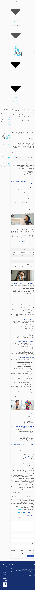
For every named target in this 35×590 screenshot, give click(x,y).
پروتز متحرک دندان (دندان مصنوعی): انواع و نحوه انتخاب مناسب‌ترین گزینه (2, 119)
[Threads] (6, 580)
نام (33, 532)
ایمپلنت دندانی (17, 22)
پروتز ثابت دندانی (16, 20)
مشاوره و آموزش (16, 51)
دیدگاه (33, 518)
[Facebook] (1, 578)
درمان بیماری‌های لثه (16, 48)
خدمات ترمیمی (17, 45)
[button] (29, 512)
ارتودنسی (18, 49)
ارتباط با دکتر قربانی (18, 53)
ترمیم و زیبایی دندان (16, 23)
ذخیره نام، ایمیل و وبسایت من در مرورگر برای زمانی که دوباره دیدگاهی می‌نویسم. (22, 550)
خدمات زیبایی (17, 46)
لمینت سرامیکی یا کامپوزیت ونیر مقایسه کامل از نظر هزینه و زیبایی (2, 137)
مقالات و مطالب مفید (18, 52)
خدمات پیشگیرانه (16, 44)
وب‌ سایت (33, 543)
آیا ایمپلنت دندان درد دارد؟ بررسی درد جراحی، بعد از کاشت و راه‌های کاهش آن (2, 165)
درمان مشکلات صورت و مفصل (14, 24)
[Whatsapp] (4, 578)
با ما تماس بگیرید (20, 509)
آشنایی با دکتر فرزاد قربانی (17, 1)
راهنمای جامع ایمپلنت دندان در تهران (3, 145)
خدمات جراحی (17, 47)
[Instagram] (6, 578)
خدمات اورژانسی (16, 50)
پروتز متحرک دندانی (16, 21)
